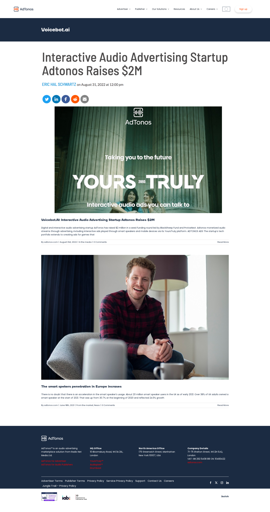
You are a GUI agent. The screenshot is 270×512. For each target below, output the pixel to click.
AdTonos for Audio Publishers (57, 464)
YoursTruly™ (96, 461)
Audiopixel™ (96, 464)
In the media (85, 242)
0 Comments (100, 242)
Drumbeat (95, 468)
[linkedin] (227, 482)
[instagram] (222, 482)
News (97, 405)
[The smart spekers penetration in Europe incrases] (135, 317)
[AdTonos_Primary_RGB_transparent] (23, 7)
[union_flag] (226, 7)
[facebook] (210, 482)
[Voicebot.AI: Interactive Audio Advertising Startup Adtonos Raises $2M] (135, 131)
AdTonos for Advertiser (53, 461)
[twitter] (216, 482)
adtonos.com (51, 242)
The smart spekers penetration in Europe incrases (81, 387)
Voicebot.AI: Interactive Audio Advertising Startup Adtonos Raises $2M (98, 220)
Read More (223, 242)
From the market (84, 405)
